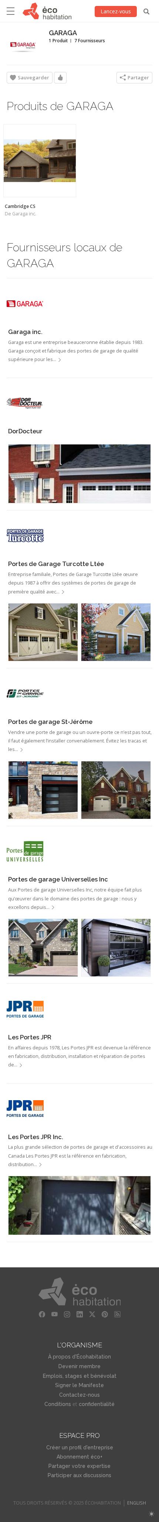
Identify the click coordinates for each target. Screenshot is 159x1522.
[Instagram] (67, 1314)
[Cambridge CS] (39, 160)
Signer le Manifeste (79, 1385)
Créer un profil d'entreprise (79, 1447)
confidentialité (97, 1404)
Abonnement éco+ (79, 1457)
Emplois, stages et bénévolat (79, 1376)
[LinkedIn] (79, 1314)
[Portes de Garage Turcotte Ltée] (25, 535)
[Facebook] (42, 1314)
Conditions (57, 1404)
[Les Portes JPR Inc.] (25, 1108)
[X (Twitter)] (92, 1314)
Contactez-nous (79, 1395)
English (136, 1503)
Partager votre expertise (79, 1466)
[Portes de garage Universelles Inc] (25, 851)
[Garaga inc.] (25, 303)
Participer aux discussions (79, 1475)
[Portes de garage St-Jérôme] (25, 693)
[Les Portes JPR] (25, 1009)
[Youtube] (54, 1314)
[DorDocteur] (25, 403)
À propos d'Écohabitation (79, 1357)
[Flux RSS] (117, 1314)
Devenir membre (79, 1366)
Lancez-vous (116, 11)
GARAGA (63, 33)
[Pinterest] (104, 1314)
